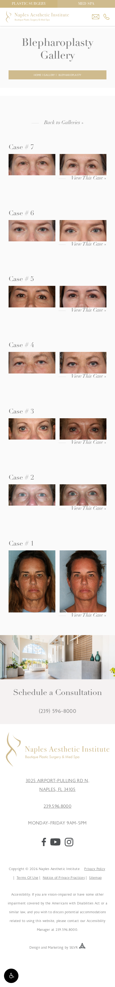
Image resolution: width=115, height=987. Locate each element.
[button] (11, 976)
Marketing (55, 947)
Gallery (49, 75)
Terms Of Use (27, 878)
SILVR (74, 947)
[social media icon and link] (44, 844)
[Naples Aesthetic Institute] (57, 765)
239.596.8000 (57, 806)
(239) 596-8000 (57, 711)
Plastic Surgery (29, 4)
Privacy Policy (94, 869)
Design (34, 947)
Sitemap (95, 878)
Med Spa (86, 4)
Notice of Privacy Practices (64, 878)
